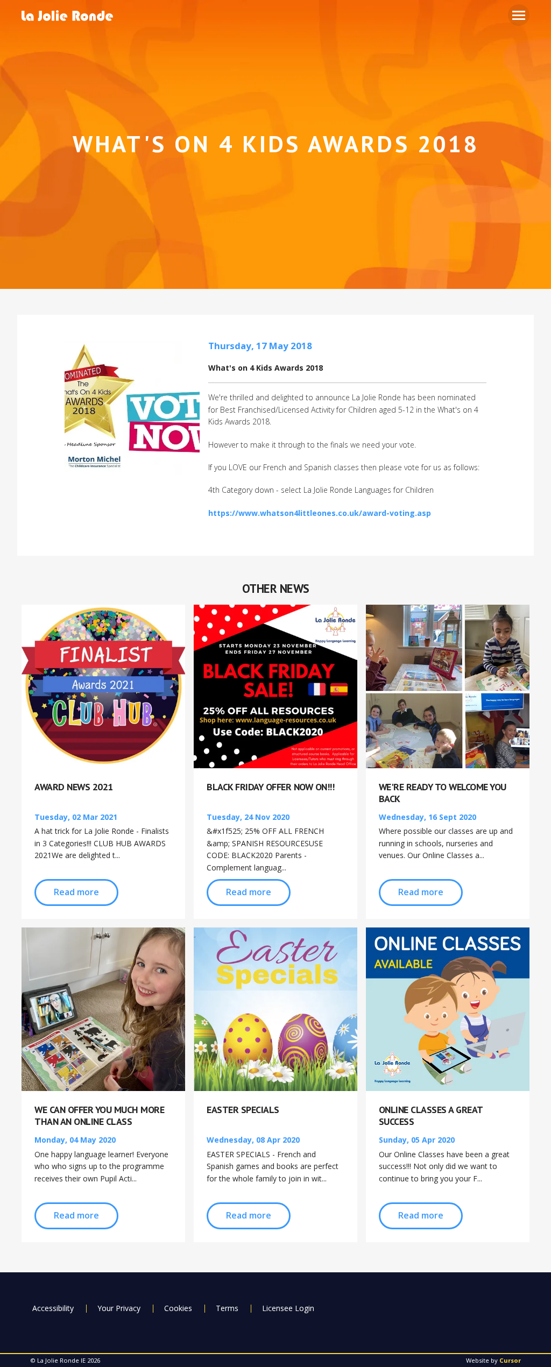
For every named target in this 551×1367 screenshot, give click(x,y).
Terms (227, 1308)
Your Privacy (118, 1308)
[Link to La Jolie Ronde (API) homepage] (71, 16)
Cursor (510, 1360)
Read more (76, 892)
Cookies (178, 1308)
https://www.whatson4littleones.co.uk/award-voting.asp (319, 513)
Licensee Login (288, 1308)
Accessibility (53, 1308)
